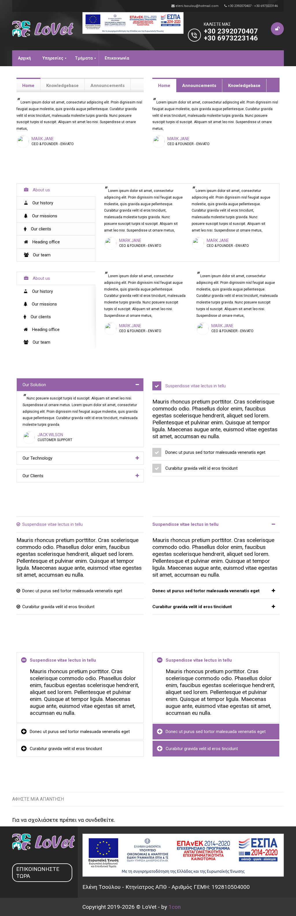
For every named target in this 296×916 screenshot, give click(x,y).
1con (175, 907)
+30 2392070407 (231, 31)
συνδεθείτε (99, 820)
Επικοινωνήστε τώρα (37, 872)
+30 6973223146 (231, 38)
